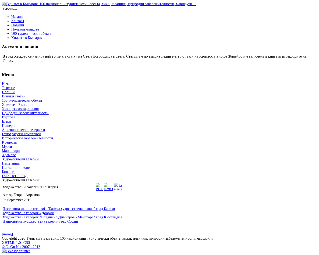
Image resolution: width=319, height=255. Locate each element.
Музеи (7, 146)
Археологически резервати (23, 130)
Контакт (17, 21)
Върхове (8, 117)
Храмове (9, 155)
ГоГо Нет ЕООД (15, 176)
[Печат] (108, 186)
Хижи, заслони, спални (20, 109)
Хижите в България (27, 38)
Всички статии (14, 96)
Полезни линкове (25, 29)
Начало (17, 17)
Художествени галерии (20, 159)
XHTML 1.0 (11, 243)
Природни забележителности (25, 113)
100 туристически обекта (31, 33)
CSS (26, 243)
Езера (6, 121)
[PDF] (99, 186)
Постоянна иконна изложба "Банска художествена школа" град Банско (59, 209)
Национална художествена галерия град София (40, 221)
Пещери (8, 126)
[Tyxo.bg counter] (16, 251)
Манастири (11, 151)
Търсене (8, 88)
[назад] (7, 234)
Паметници (11, 163)
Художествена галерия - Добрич (28, 213)
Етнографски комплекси (21, 134)
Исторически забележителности (27, 138)
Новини (17, 25)
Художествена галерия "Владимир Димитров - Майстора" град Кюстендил (62, 217)
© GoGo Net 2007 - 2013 (21, 247)
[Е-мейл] (118, 186)
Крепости (9, 142)
